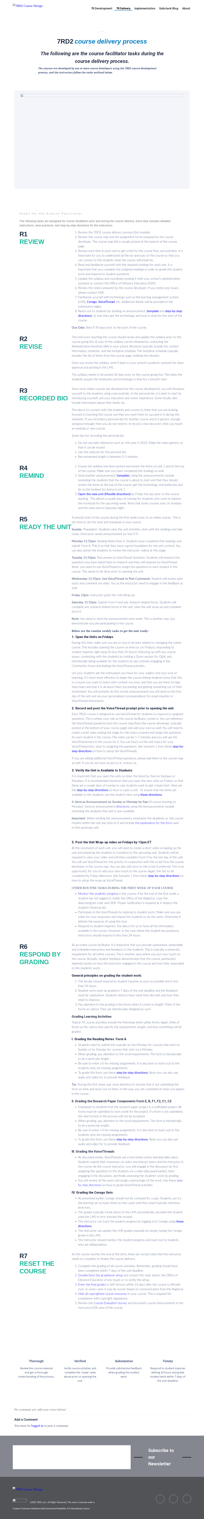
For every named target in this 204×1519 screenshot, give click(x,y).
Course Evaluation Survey (110, 1303)
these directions (151, 794)
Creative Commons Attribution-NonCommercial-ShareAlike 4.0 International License (51, 1508)
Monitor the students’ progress (98, 893)
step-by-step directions (93, 790)
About (186, 8)
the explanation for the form (153, 823)
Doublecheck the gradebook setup (100, 1275)
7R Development (101, 8)
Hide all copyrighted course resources (102, 1293)
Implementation (144, 8)
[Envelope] (160, 1499)
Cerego (92, 302)
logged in (37, 1425)
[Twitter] (187, 1499)
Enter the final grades (92, 1284)
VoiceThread (106, 302)
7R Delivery (123, 8)
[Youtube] (173, 1499)
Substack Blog (168, 8)
